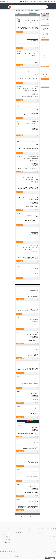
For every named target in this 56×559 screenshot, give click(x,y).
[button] (51, 558)
